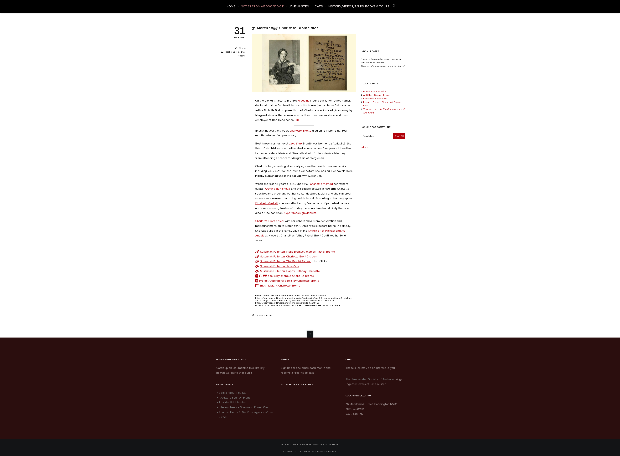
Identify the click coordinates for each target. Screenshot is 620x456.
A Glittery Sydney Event (376, 95)
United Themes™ (329, 451)
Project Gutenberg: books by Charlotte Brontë (289, 280)
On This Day (239, 52)
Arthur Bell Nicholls (277, 188)
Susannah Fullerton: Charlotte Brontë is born (289, 256)
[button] (394, 6)
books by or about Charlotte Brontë (291, 275)
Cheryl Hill (334, 444)
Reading (241, 56)
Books (229, 52)
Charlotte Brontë (300, 130)
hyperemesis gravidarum (300, 213)
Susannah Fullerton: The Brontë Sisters (285, 261)
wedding (303, 100)
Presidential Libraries (375, 98)
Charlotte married (321, 183)
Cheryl (242, 48)
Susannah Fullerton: (279, 266)
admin (364, 147)
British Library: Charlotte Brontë (279, 285)
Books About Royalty (374, 91)
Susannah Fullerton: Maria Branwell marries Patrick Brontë (297, 251)
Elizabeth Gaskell (266, 203)
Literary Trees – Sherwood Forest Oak (243, 407)
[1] (297, 120)
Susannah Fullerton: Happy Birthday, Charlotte (290, 271)
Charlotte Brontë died (269, 221)
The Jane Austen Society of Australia (370, 379)
